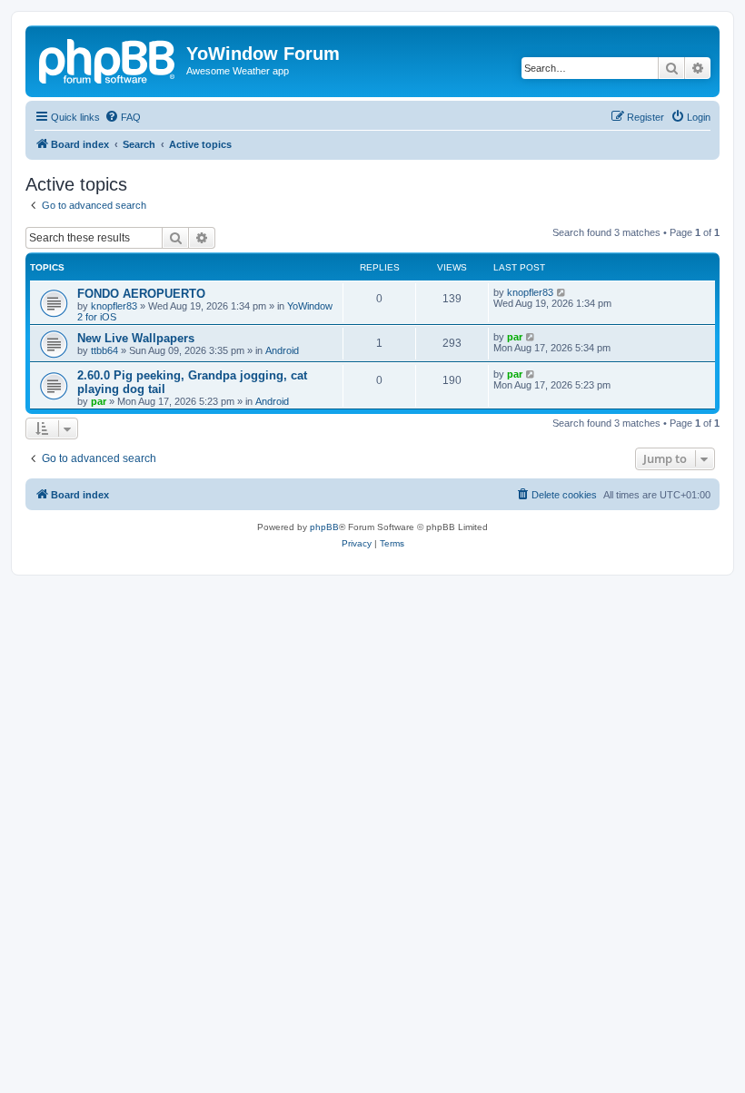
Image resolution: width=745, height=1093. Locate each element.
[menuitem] (122, 117)
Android (282, 350)
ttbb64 (104, 350)
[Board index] (108, 59)
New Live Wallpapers (135, 338)
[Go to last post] (562, 292)
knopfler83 (114, 305)
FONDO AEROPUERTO (141, 293)
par (514, 336)
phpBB (324, 527)
